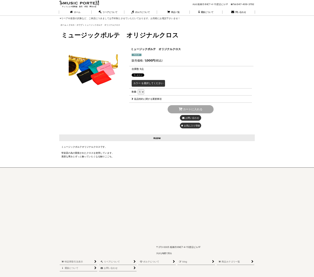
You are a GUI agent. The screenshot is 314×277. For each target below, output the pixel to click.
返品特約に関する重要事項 (148, 98)
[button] (108, 12)
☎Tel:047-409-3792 (242, 4)
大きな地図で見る (164, 253)
